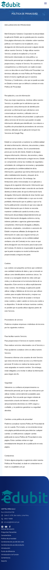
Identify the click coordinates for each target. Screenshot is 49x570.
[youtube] (6, 526)
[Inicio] (10, 4)
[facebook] (10, 526)
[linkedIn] (2, 526)
